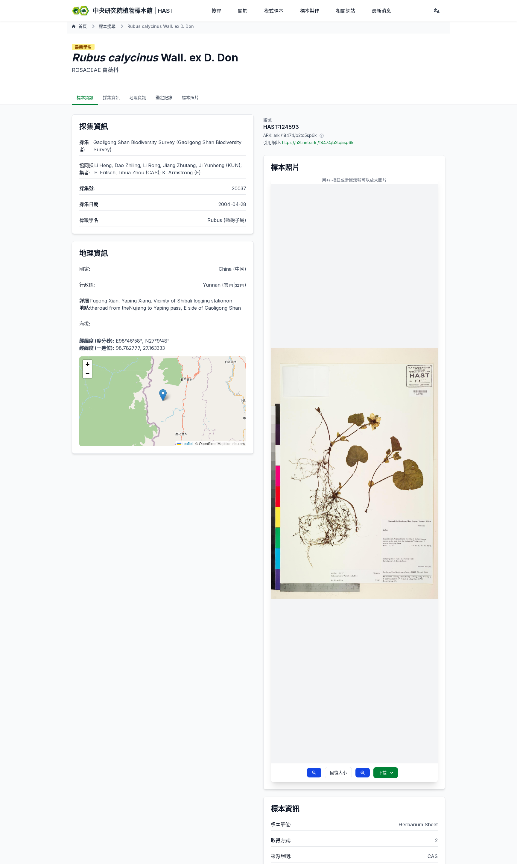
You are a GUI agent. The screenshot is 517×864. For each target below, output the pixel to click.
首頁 (82, 26)
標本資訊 (85, 97)
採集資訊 (111, 97)
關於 (242, 11)
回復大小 (338, 772)
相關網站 (345, 11)
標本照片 (190, 97)
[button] (163, 395)
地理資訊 (137, 97)
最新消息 (381, 11)
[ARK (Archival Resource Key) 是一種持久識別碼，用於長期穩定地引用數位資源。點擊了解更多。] (321, 135)
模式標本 (273, 11)
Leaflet (187, 443)
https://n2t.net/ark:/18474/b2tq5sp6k (318, 142)
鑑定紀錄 (164, 97)
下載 (382, 772)
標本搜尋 (107, 26)
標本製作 (309, 11)
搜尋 (216, 11)
